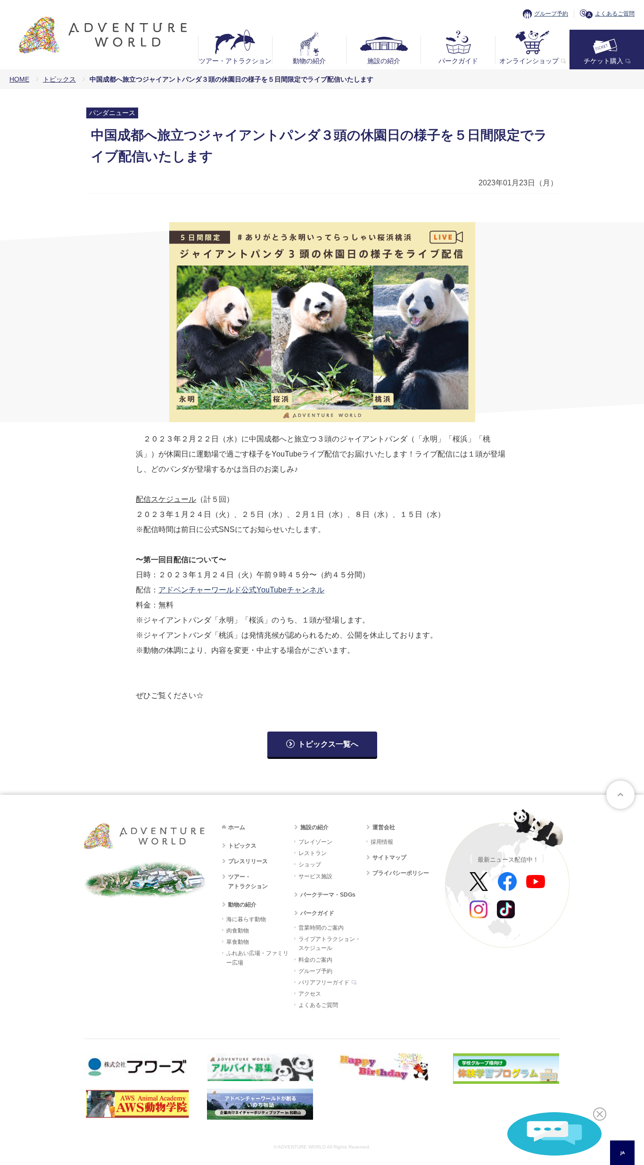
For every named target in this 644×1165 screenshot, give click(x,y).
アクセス (309, 993)
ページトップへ (620, 795)
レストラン (312, 853)
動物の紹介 (309, 61)
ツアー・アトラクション (235, 61)
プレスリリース (248, 861)
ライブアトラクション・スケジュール (329, 943)
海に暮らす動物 (246, 919)
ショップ (309, 864)
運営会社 (383, 827)
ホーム (236, 827)
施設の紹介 (383, 61)
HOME (19, 79)
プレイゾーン (315, 842)
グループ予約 (551, 13)
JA (622, 1152)
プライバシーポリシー (400, 873)
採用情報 (382, 842)
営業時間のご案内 (321, 927)
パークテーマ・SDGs (327, 894)
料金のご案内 (315, 960)
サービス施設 (315, 876)
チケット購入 (603, 61)
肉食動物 (237, 930)
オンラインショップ (529, 61)
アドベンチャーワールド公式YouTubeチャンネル (241, 590)
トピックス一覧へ (328, 744)
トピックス (59, 79)
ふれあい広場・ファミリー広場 (257, 957)
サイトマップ (389, 857)
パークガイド (458, 61)
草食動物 (237, 942)
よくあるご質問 (615, 13)
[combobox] (622, 1152)
